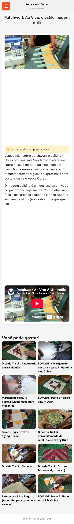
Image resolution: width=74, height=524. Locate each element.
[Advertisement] (37, 106)
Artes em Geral (37, 4)
